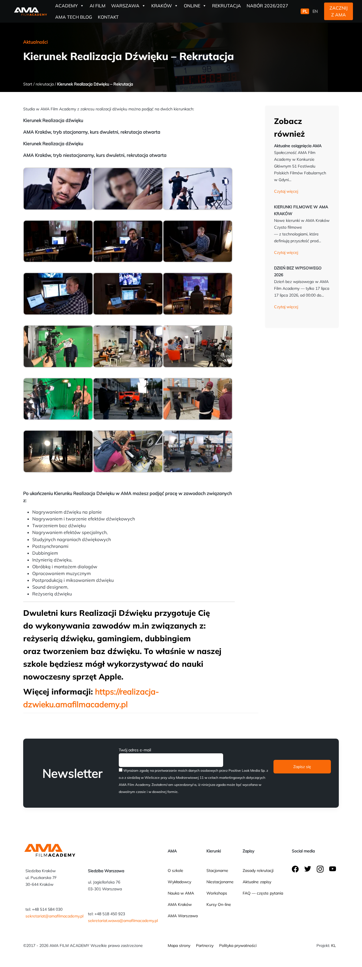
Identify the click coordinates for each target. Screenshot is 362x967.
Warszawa (125, 5)
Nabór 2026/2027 (267, 5)
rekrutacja (45, 84)
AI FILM (97, 5)
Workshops (216, 893)
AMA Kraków (180, 904)
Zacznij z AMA (338, 11)
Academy (66, 5)
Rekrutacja (226, 5)
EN (315, 11)
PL (305, 11)
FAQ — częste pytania (263, 893)
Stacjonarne (217, 870)
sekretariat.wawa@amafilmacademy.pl (123, 920)
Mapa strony (179, 945)
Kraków (161, 5)
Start (27, 84)
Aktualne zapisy (257, 881)
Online (192, 5)
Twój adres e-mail (135, 749)
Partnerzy (205, 945)
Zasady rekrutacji (258, 870)
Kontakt (108, 17)
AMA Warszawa (183, 915)
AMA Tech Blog (73, 17)
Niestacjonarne (220, 881)
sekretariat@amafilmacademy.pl (54, 916)
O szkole (175, 870)
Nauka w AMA (181, 893)
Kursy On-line (218, 904)
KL (333, 945)
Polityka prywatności (238, 945)
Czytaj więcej (286, 191)
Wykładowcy (179, 881)
